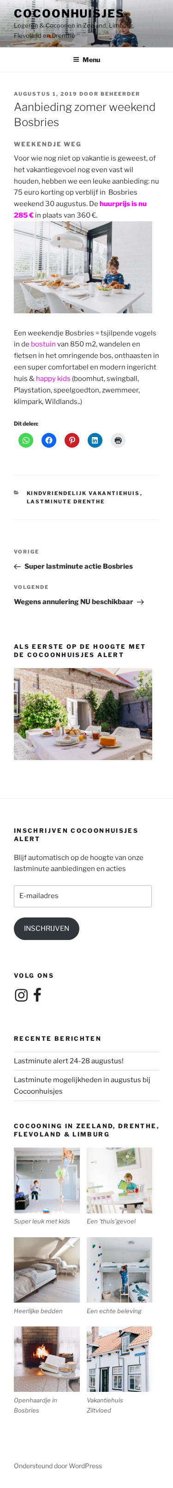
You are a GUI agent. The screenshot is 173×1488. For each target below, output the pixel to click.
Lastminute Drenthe (66, 501)
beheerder (120, 94)
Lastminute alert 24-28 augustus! (69, 1061)
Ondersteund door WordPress (58, 1466)
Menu (91, 59)
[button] (50, 1187)
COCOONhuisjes (69, 13)
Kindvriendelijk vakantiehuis (83, 493)
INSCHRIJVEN (46, 928)
